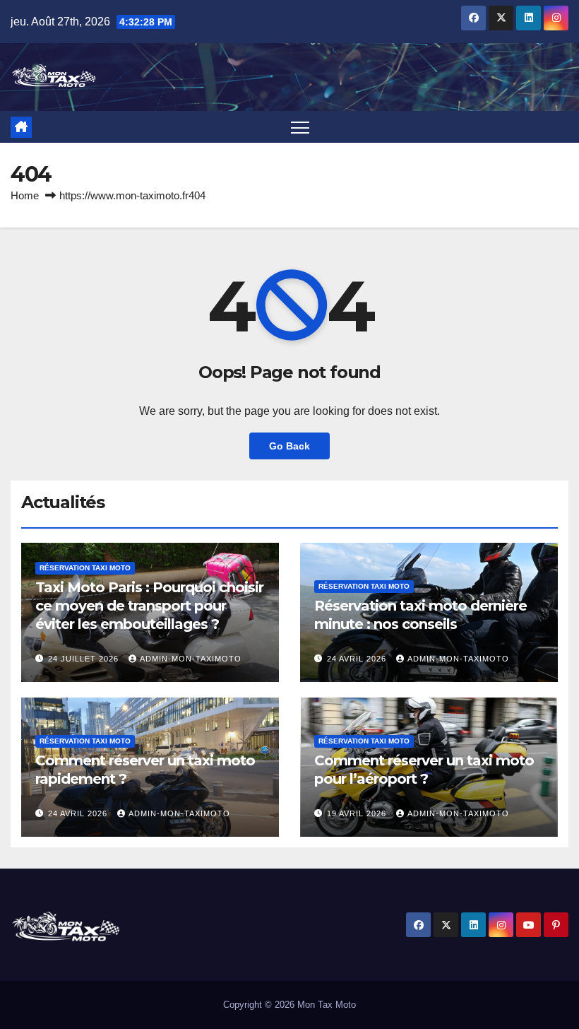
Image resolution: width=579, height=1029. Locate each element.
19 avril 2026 (358, 813)
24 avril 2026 (358, 658)
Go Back (289, 446)
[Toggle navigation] (300, 127)
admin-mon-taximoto (190, 658)
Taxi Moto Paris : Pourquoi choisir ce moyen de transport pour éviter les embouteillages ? (149, 606)
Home (25, 195)
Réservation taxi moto (85, 568)
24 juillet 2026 (84, 658)
